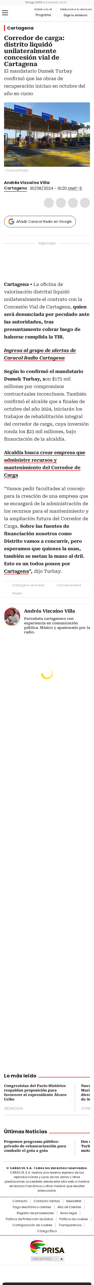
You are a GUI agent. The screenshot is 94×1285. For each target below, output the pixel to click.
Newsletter (73, 1201)
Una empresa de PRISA (47, 1246)
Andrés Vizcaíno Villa (27, 183)
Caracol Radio (25, 13)
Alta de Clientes (69, 1207)
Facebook (49, 203)
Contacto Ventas (47, 1201)
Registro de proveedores (35, 1213)
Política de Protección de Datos (29, 1219)
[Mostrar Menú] (5, 13)
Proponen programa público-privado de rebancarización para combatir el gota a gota (35, 1146)
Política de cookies (73, 1219)
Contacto (20, 1201)
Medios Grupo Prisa (47, 1259)
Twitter (61, 203)
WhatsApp (85, 203)
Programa (43, 15)
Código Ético (47, 1231)
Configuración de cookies (32, 1225)
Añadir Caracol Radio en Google (44, 221)
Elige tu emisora (75, 15)
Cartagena (20, 28)
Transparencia (70, 1225)
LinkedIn (73, 203)
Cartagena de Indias (28, 585)
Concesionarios (69, 585)
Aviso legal (68, 1213)
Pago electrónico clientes (32, 1207)
